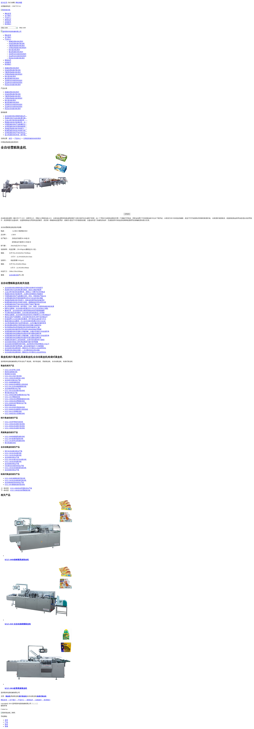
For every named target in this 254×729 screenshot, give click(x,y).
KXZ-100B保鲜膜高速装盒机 (15, 436)
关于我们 (8, 15)
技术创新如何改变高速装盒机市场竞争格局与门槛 (22, 327)
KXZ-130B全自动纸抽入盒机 (15, 378)
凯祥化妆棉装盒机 (11, 372)
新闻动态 (8, 20)
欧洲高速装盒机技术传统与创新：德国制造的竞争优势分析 (25, 302)
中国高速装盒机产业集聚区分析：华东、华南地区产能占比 (25, 296)
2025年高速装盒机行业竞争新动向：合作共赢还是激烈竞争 (25, 323)
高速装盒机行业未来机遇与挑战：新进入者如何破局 (23, 290)
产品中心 (8, 18)
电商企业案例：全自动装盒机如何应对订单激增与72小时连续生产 (28, 315)
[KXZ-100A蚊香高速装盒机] (129, 656)
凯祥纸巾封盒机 (10, 374)
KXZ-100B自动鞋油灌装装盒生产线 (17, 395)
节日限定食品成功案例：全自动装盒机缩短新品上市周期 (24, 312)
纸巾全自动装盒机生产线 (13, 451)
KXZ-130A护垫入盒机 (12, 370)
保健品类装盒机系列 (12, 68)
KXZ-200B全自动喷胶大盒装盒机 (16, 384)
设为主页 (4, 2)
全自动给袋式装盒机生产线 (14, 482)
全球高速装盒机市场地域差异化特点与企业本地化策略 (24, 298)
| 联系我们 (46, 700)
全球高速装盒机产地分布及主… (16, 133)
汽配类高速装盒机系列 (13, 72)
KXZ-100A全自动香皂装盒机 (15, 390)
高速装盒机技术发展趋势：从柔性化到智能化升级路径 (24, 294)
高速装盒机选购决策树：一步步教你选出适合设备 (22, 350)
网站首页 (8, 13)
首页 (10, 138)
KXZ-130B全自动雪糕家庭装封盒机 (17, 399)
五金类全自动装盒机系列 (13, 82)
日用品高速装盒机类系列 (13, 74)
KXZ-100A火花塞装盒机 (13, 411)
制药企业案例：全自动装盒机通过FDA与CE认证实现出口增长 (26, 308)
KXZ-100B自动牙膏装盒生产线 (15, 403)
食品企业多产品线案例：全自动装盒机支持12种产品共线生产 (26, 317)
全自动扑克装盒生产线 (13, 380)
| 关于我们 (12, 700)
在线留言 (8, 22)
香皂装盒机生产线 (11, 393)
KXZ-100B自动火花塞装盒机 (15, 413)
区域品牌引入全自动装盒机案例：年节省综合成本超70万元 (25, 319)
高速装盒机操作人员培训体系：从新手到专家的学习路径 (24, 340)
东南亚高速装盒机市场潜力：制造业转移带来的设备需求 (24, 300)
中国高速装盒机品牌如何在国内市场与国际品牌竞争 (23, 333)
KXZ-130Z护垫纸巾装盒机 (14, 422)
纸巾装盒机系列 (10, 76)
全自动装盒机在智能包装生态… (16, 116)
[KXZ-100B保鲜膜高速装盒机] (129, 528)
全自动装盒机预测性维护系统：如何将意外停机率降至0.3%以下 (27, 344)
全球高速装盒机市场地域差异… (16, 126)
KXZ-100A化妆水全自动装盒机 (15, 459)
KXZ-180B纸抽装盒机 (12, 382)
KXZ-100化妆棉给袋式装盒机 (15, 478)
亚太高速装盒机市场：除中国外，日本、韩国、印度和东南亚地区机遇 (29, 306)
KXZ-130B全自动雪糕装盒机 (15, 401)
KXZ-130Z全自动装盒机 (13, 453)
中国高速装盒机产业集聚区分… (16, 124)
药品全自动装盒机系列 (13, 85)
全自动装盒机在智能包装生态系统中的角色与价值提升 (24, 287)
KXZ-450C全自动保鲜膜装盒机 (15, 386)
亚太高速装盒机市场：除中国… (16, 135)
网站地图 (19, 2)
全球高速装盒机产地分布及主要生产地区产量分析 (22, 304)
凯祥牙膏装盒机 (10, 405)
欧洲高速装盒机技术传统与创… (16, 130)
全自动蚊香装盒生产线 (13, 388)
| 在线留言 (37, 700)
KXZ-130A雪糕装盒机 (12, 397)
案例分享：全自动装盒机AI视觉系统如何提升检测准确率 (25, 310)
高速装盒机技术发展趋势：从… (16, 122)
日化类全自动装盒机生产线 (14, 466)
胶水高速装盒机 (10, 443)
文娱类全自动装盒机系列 (13, 80)
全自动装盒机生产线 (12, 457)
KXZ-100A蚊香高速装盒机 (14, 438)
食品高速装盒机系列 (12, 78)
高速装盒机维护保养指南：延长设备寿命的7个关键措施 (24, 346)
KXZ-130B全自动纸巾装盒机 (15, 424)
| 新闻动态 (29, 700)
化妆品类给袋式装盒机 (13, 70)
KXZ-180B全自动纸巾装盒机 (15, 426)
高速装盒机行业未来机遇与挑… (16, 118)
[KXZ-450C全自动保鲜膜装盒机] (129, 592)
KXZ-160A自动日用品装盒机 (15, 407)
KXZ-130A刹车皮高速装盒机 (15, 441)
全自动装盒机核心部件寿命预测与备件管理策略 (21, 342)
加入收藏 (11, 2)
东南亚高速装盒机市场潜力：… (16, 128)
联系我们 (8, 24)
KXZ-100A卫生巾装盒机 (13, 376)
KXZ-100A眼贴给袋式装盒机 (15, 484)
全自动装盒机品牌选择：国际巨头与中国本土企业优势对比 (25, 348)
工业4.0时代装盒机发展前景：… (16, 120)
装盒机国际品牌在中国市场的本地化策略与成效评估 (23, 325)
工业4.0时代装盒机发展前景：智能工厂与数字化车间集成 (25, 292)
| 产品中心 (20, 700)
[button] (8, 39)
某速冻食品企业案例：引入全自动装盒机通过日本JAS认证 (25, 321)
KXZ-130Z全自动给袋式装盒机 (15, 468)
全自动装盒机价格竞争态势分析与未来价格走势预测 (23, 329)
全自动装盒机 (14, 275)
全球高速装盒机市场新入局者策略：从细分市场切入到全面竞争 (27, 331)
